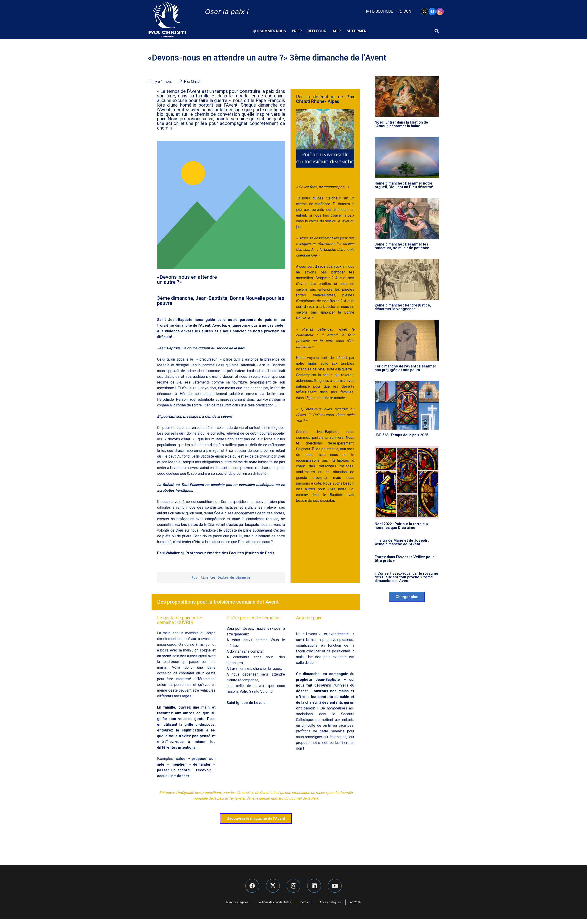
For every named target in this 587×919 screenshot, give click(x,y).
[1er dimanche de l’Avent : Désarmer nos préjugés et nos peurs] (407, 340)
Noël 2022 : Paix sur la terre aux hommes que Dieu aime (402, 526)
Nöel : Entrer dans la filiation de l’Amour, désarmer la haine (401, 124)
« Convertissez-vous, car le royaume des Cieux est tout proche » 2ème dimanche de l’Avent (406, 577)
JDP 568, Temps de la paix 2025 (401, 435)
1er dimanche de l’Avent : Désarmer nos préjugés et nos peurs (405, 368)
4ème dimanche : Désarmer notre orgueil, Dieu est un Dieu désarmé (404, 185)
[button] (436, 31)
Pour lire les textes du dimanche (221, 577)
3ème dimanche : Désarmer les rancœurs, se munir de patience (402, 246)
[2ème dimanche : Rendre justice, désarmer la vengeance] (407, 279)
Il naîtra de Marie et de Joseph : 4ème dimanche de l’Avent (402, 542)
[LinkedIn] (314, 886)
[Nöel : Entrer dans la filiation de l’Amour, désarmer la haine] (407, 96)
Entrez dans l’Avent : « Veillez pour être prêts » (404, 559)
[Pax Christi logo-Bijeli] (167, 19)
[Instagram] (440, 11)
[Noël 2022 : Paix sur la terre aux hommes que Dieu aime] (407, 482)
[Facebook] (432, 11)
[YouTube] (335, 886)
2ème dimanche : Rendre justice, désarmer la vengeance (403, 307)
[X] (424, 11)
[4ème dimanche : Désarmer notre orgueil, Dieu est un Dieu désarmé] (407, 157)
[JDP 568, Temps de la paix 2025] (407, 405)
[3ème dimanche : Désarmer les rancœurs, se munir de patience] (407, 218)
